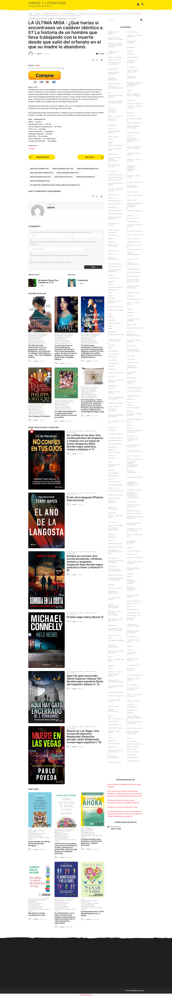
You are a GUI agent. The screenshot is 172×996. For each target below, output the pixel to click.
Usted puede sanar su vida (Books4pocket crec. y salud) (92, 913)
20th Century (113, 278)
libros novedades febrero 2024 (41, 173)
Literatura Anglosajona (132, 366)
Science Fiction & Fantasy (114, 392)
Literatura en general (132, 373)
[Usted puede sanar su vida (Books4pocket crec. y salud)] (92, 879)
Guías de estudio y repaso (133, 640)
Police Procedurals (115, 210)
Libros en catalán (133, 123)
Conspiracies (112, 357)
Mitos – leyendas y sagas (133, 303)
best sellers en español (35, 337)
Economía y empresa (134, 104)
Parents (111, 317)
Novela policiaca (133, 456)
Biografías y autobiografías (113, 756)
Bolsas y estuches (92, 387)
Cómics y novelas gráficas (133, 153)
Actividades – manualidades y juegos (132, 140)
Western (111, 458)
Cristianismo (131, 707)
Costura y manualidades (113, 646)
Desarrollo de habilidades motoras (115, 681)
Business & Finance (115, 438)
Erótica (129, 113)
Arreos (129, 576)
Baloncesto (112, 537)
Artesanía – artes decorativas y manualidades (114, 613)
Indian (110, 328)
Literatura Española (134, 388)
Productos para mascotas (132, 569)
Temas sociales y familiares (133, 688)
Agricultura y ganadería (132, 41)
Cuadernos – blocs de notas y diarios (135, 529)
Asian (110, 326)
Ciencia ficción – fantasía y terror (133, 625)
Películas (111, 741)
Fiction (110, 284)
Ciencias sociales (133, 665)
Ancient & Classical (115, 307)
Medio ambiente (132, 57)
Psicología (130, 356)
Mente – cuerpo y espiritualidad (133, 732)
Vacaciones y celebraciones (132, 186)
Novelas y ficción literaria (133, 679)
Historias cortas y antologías (133, 287)
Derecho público (133, 218)
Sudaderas (131, 436)
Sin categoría (132, 609)
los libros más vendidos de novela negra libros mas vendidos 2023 (55, 185)
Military (111, 238)
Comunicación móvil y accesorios (116, 561)
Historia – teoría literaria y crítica (133, 280)
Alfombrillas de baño (116, 640)
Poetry (110, 296)
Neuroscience (59, 832)
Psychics (111, 366)
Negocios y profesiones (112, 78)
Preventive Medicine (115, 485)
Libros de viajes (132, 362)
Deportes (111, 534)
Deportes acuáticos (115, 543)
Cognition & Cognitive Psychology (116, 415)
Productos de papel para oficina (134, 524)
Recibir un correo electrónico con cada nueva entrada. (50, 262)
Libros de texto (132, 192)
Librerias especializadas (113, 710)
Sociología (131, 359)
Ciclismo (111, 540)
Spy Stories (112, 360)
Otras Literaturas (133, 551)
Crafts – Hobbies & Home (114, 149)
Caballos (130, 574)
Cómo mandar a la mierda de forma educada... (38, 976)
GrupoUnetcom (86, 995)
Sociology (112, 428)
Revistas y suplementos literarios (131, 581)
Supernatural (113, 363)
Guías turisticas (133, 239)
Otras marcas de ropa (135, 451)
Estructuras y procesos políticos (134, 334)
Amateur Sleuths (114, 201)
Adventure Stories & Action (115, 184)
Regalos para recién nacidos (115, 96)
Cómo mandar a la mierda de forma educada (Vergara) (39, 844)
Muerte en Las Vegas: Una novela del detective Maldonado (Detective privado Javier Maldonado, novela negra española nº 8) (84, 736)
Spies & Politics (113, 354)
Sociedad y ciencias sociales (134, 341)
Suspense (111, 369)
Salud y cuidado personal (133, 596)
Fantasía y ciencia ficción (133, 176)
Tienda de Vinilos (133, 132)
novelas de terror (44, 837)
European (111, 332)
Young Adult (112, 488)
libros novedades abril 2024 (62, 168)
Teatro (129, 315)
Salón (110, 668)
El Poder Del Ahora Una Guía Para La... (78, 975)
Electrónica (112, 558)
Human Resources (114, 444)
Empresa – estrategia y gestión (134, 107)
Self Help (31, 833)
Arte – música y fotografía (132, 653)
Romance (130, 312)
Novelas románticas (134, 675)
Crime (110, 348)
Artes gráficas (113, 724)
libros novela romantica (85, 177)
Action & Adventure (115, 177)
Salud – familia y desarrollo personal (134, 716)
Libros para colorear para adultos (115, 619)
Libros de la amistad (134, 513)
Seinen (110, 139)
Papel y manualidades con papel (116, 652)
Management (113, 69)
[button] (138, 4)
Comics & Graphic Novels (114, 131)
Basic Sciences (59, 829)
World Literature (114, 323)
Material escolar (133, 511)
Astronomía (131, 47)
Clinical (111, 479)
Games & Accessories (134, 744)
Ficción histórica (133, 276)
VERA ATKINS (115, 829)
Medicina (130, 54)
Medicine (72, 829)
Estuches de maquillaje (88, 388)
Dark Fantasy (113, 251)
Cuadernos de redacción (132, 542)
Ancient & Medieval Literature (115, 218)
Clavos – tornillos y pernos (115, 516)
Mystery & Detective (115, 495)
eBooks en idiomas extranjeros (38, 334)
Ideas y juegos (132, 603)
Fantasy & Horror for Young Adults (116, 398)
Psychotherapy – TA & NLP (116, 422)
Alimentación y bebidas (113, 32)
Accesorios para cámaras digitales (114, 570)
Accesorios (112, 566)
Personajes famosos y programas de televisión (134, 84)
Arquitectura (113, 721)
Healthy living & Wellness (114, 165)
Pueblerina (83, 280)
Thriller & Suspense (115, 214)
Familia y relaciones (134, 728)
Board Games (131, 749)
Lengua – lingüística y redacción (135, 695)
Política (129, 331)
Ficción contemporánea (133, 263)
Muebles (111, 666)
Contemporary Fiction (113, 224)
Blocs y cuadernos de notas (135, 535)
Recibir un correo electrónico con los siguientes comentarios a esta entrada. (59, 255)
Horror (110, 242)
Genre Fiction (113, 230)
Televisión (111, 747)
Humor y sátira (132, 293)
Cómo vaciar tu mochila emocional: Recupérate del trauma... (158, 976)
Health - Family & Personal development (36, 831)
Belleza (83, 387)
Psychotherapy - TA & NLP (62, 900)
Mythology (112, 290)
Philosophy (112, 450)
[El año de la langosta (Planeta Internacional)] (46, 520)
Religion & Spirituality (88, 829)
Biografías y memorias (131, 618)
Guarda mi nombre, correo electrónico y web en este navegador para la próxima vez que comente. (63, 243)
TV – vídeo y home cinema (114, 598)
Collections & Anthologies (113, 245)
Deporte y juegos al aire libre (134, 160)
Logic (110, 461)
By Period (111, 298)
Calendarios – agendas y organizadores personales (132, 464)
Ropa (128, 428)
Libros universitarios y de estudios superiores (134, 205)
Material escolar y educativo (134, 505)
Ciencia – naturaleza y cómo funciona (134, 147)
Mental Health (113, 481)
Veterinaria (131, 67)
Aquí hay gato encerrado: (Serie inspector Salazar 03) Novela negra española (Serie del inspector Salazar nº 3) (85, 680)
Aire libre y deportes (134, 419)
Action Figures (132, 757)
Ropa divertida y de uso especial (134, 446)
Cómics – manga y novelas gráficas (133, 94)
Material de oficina (134, 490)
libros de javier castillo (36, 340)
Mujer (129, 425)
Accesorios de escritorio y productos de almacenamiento (133, 495)
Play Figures (131, 755)
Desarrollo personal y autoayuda (134, 722)
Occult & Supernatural (113, 258)
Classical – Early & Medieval (115, 301)
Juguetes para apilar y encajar (115, 686)
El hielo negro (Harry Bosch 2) (85, 617)
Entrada (32, 148)
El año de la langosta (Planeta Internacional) (85, 499)
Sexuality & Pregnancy (112, 501)
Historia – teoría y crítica (114, 732)
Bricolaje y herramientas (113, 508)
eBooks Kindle (32, 335)
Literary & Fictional (115, 145)
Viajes (129, 738)
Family (110, 314)
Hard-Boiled (112, 207)
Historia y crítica (114, 743)
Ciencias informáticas (135, 211)
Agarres (111, 585)
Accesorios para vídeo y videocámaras (116, 579)
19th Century (113, 235)
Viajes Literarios (133, 761)
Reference (111, 430)
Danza (129, 422)
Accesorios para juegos (114, 700)
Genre (110, 143)
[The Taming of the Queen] (40, 385)
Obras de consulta (133, 701)
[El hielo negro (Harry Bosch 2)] (46, 640)
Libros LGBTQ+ (132, 200)
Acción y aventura (37, 19)
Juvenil (129, 650)
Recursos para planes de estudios (135, 517)
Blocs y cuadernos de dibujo (116, 660)
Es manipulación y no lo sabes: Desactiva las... (118, 976)
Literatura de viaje (134, 242)
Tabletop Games (132, 746)
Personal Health (114, 498)
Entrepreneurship (114, 440)
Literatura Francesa (134, 391)
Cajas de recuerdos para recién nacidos (115, 102)
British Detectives (114, 204)
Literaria (130, 296)
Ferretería (112, 513)
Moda (129, 402)
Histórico (130, 713)
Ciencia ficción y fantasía (133, 659)
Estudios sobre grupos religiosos (133, 350)
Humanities (112, 447)
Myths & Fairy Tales (115, 287)
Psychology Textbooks (66, 898)
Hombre (129, 405)
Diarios (129, 547)
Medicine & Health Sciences (63, 830)
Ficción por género (34, 405)
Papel (110, 657)
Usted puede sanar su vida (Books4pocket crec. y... (138, 976)
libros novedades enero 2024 (87, 168)
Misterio (130, 325)
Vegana (129, 91)
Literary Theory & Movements (114, 270)
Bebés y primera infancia (113, 675)
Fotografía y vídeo (115, 728)
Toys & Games (132, 741)
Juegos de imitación (115, 692)
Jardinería (111, 625)
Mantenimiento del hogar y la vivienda (115, 629)
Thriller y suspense (134, 328)
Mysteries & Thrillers (115, 491)
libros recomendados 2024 (40, 181)
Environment (113, 386)
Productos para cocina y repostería (115, 38)
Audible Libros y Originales (113, 73)
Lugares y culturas (134, 182)
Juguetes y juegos (115, 672)
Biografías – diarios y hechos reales (115, 751)
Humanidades (131, 221)
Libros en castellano (134, 195)
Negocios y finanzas (134, 231)
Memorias (130, 399)
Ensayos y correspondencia (133, 253)
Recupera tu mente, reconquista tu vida (36, 914)
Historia (130, 646)
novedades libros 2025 (35, 836)
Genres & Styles (114, 266)
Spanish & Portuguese (116, 334)
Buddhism (89, 828)
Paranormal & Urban (115, 403)
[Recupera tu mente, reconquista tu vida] (40, 879)
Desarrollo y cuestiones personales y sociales (131, 168)
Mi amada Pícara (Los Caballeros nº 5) (48, 281)
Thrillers (111, 345)
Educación (130, 346)
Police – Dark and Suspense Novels (114, 340)
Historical (111, 232)
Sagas (110, 292)
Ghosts (110, 254)
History (111, 455)
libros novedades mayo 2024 (40, 177)
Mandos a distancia (115, 575)
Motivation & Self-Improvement (114, 63)
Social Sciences (59, 901)
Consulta (130, 100)
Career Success (113, 60)
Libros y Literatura (47, 3)
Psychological (113, 351)
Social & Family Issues (116, 310)
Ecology (111, 388)
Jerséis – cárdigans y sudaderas (134, 431)
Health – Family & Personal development (114, 159)
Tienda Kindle (42, 335)
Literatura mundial (134, 299)
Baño (110, 638)
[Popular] (32, 431)
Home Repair (112, 154)
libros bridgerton (34, 338)
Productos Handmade (135, 557)
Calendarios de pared (134, 477)
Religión (130, 704)
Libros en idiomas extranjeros (64, 401)
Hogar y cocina (113, 635)
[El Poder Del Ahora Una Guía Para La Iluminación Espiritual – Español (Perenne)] (92, 809)
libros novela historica (63, 177)
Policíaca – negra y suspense (134, 319)
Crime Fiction (112, 195)
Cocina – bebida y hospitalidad (133, 71)
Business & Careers (115, 57)
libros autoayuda (40, 833)
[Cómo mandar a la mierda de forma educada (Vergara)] (40, 809)
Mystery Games (132, 752)
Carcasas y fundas (115, 588)
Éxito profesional (114, 84)
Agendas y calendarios (131, 471)
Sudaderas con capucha (132, 439)
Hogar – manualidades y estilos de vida (114, 606)
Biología (130, 51)
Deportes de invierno (115, 547)
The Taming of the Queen (39, 416)
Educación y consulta (131, 669)
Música (110, 738)
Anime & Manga (113, 137)
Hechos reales (132, 32)
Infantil (129, 136)
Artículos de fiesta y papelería (134, 562)
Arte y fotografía (114, 719)
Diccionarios (131, 378)
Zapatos (130, 411)
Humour (111, 281)
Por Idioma (130, 637)
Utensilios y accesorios (88, 390)
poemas (30, 839)
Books (30, 829)
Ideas (128, 606)
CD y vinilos (112, 522)
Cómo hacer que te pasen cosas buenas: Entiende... (58, 976)
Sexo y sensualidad (134, 601)
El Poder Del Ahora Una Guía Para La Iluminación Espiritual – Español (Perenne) (91, 842)
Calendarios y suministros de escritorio (132, 483)
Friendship (111, 320)
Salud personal (132, 685)
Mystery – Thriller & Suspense (115, 189)
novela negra (71, 432)
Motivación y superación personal (115, 87)
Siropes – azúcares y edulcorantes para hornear (115, 45)
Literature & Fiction (115, 175)
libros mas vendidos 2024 (39, 168)
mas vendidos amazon (35, 834)
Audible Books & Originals (113, 52)
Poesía (129, 309)
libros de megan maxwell (36, 341)
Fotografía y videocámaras (113, 592)
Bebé (109, 93)
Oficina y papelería (133, 459)
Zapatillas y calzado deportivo (134, 414)
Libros (51, 19)
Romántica (131, 710)
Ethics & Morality (114, 452)
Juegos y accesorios (115, 696)
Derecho (130, 215)
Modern (111, 275)
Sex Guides (130, 115)
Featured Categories (61, 400)
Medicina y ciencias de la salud (135, 225)
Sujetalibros (131, 502)
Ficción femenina (133, 269)
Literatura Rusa (132, 396)
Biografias (112, 125)
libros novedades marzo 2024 (68, 173)
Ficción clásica (132, 259)
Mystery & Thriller (115, 180)
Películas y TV (132, 554)
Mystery (111, 198)
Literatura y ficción (66, 19)
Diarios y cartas (114, 762)
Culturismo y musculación (113, 528)
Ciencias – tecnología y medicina (135, 36)
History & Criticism (114, 264)
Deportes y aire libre (115, 525)
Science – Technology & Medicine (116, 381)
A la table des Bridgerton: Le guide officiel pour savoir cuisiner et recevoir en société (66, 414)
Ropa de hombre (132, 408)
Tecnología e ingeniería (131, 61)
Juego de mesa (113, 706)
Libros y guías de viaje (135, 234)
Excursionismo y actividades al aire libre (115, 551)
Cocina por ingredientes (131, 77)
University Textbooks (61, 833)
